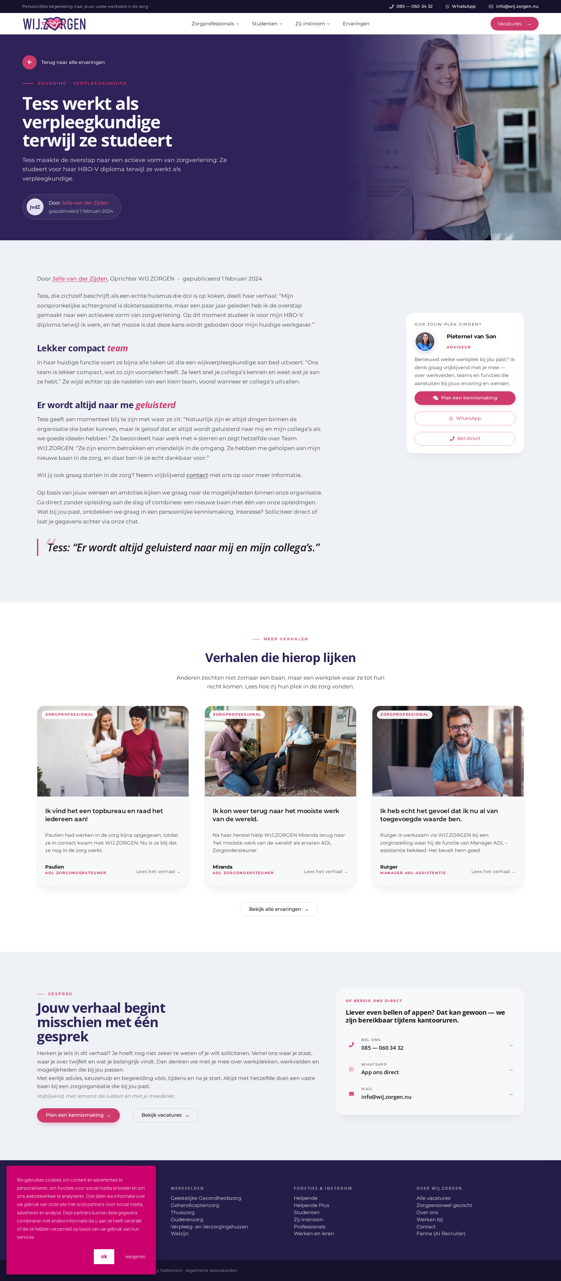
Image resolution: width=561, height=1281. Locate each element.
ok (104, 1256)
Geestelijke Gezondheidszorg (206, 1198)
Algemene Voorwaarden (211, 1270)
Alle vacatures (433, 1198)
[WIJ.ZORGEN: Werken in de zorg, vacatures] (54, 24)
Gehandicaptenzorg (195, 1205)
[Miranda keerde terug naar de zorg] (280, 797)
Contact (426, 1227)
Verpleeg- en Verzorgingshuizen (209, 1227)
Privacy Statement (163, 1270)
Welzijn (180, 1234)
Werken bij (430, 1220)
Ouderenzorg (187, 1220)
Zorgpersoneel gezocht (444, 1205)
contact (197, 475)
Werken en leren (314, 1234)
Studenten (306, 1212)
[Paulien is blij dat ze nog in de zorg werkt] (113, 797)
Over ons (427, 1212)
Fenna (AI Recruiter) (441, 1234)
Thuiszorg (182, 1212)
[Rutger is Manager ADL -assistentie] (448, 797)
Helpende (306, 1198)
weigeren (134, 1257)
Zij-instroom (308, 1220)
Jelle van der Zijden (85, 203)
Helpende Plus (311, 1205)
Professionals (309, 1227)
